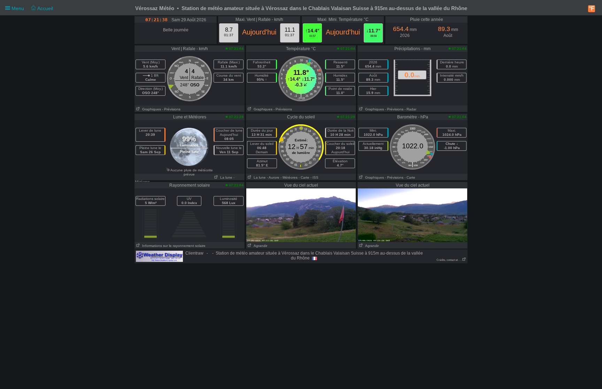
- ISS (314, 177)
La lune (225, 177)
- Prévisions (171, 109)
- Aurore (273, 177)
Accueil (44, 8)
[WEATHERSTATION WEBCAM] (301, 214)
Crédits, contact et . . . (449, 260)
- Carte (304, 177)
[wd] (159, 256)
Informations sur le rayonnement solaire (173, 246)
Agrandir (259, 246)
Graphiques (150, 109)
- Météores (289, 177)
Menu (31, 8)
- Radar (410, 109)
